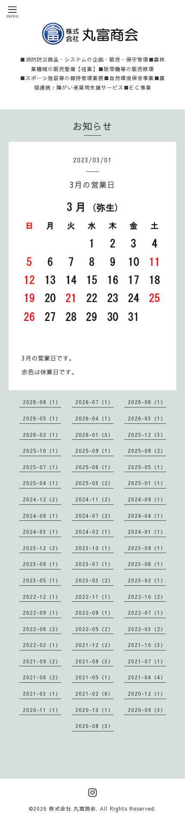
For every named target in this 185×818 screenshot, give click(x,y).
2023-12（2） (42, 547)
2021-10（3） (147, 644)
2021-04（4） (147, 677)
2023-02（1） (147, 580)
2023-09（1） (147, 547)
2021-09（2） (42, 661)
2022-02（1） (42, 644)
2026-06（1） (147, 401)
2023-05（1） (42, 580)
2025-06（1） (94, 466)
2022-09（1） (42, 612)
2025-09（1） (94, 450)
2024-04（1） (147, 515)
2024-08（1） (42, 515)
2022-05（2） (94, 628)
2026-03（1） (147, 418)
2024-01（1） (147, 531)
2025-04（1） (42, 482)
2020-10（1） (94, 709)
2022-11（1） (94, 596)
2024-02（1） (94, 531)
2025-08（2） (147, 450)
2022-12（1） (42, 596)
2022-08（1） (94, 612)
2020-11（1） (42, 709)
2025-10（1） (42, 450)
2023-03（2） (94, 580)
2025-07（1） (42, 466)
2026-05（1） (42, 418)
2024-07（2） (94, 515)
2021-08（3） (94, 661)
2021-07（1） (147, 661)
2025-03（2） (94, 482)
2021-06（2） (42, 677)
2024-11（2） (94, 499)
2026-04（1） (94, 418)
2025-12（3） (147, 434)
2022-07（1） (147, 612)
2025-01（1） (147, 482)
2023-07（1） (94, 563)
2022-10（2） (147, 596)
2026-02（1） (42, 434)
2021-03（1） (42, 693)
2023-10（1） (94, 547)
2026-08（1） (42, 401)
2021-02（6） (94, 693)
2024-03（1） (42, 531)
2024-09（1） (147, 499)
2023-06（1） (147, 563)
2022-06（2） (42, 628)
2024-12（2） (42, 499)
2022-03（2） (147, 628)
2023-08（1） (42, 563)
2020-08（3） (94, 725)
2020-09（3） (147, 709)
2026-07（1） (94, 401)
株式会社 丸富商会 (72, 808)
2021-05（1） (94, 677)
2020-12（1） (147, 693)
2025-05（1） (147, 466)
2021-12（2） (94, 644)
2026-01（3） (94, 434)
